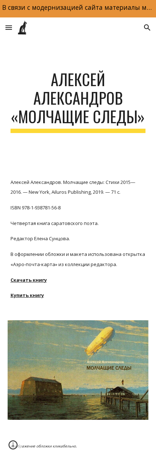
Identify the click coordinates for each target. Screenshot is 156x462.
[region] (78, 8)
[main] (78, 101)
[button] (8, 27)
